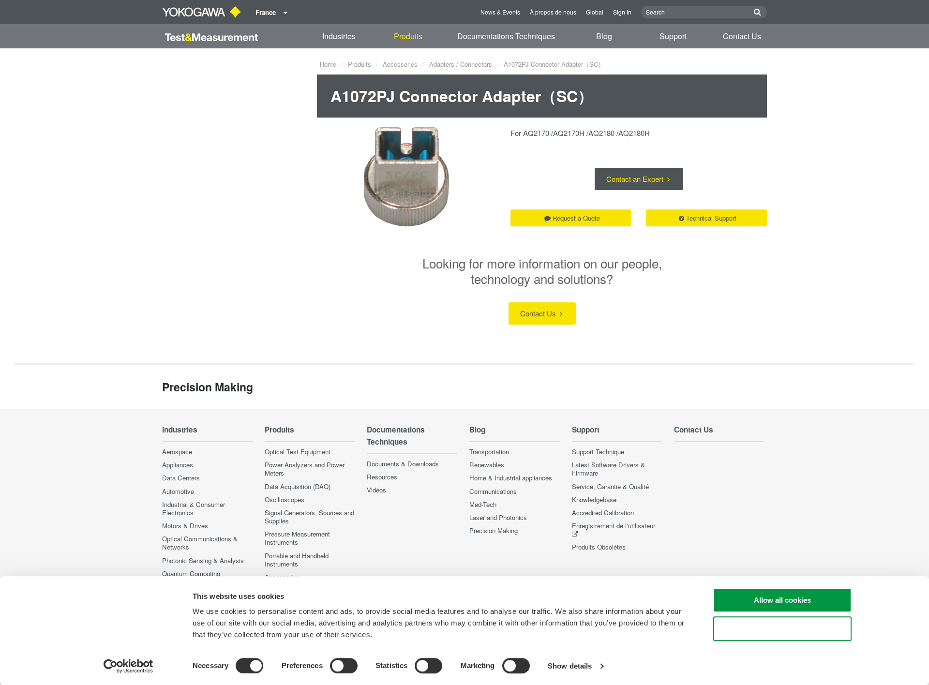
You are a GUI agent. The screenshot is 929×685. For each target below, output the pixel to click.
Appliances (177, 464)
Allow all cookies (782, 600)
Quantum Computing (191, 573)
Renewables (486, 464)
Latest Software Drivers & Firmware (608, 468)
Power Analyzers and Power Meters (305, 468)
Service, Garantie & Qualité (610, 486)
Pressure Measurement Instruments (297, 538)
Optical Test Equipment (297, 451)
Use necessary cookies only (782, 629)
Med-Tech (482, 504)
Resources (382, 476)
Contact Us (742, 36)
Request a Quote (576, 218)
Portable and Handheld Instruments (297, 559)
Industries (339, 36)
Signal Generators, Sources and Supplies (309, 516)
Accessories (400, 64)
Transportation (489, 451)
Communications (493, 491)
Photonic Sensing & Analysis (203, 560)
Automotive (178, 491)
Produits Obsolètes (599, 546)
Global (594, 12)
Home (328, 64)
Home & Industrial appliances (510, 477)
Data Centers (181, 477)
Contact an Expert (635, 179)
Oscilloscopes (284, 499)
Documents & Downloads (403, 463)
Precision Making (493, 530)
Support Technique (598, 451)
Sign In (622, 12)
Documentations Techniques (506, 36)
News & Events (500, 12)
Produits (408, 36)
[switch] (344, 665)
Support (673, 36)
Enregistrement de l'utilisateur (613, 525)
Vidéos (376, 489)
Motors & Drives (185, 525)
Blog (604, 36)
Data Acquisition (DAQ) (297, 486)
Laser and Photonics (498, 517)
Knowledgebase (594, 499)
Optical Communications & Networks (200, 542)
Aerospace (177, 451)
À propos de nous (553, 12)
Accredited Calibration (603, 512)
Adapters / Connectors (460, 64)
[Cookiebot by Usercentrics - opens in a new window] (128, 666)
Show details (570, 666)
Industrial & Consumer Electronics (193, 508)
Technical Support (711, 218)
